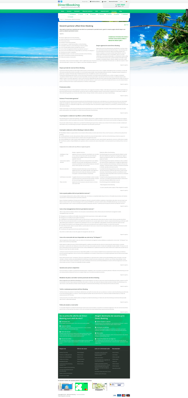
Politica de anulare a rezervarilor (68, 57)
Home (62, 11)
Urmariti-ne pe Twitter (64, 375)
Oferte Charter (115, 363)
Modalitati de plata (63, 361)
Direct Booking (68, 5)
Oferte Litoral (115, 359)
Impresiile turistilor (116, 368)
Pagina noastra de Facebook (65, 373)
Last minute (115, 354)
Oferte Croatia (80, 361)
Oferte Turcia (80, 357)
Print (127, 24)
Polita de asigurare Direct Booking (67, 367)
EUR (121, 1)
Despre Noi (85, 1)
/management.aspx (64, 213)
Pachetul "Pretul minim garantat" (68, 42)
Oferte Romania (80, 359)
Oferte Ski (114, 361)
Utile (96, 11)
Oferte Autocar (115, 366)
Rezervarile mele (113, 1)
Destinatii (77, 11)
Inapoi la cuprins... (124, 65)
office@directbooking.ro (112, 201)
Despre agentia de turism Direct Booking (70, 37)
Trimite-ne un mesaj (63, 359)
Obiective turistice (87, 11)
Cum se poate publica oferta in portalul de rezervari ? (73, 47)
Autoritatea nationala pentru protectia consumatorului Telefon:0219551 (101, 354)
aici (93, 231)
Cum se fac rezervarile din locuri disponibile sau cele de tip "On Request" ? (78, 50)
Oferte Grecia (80, 354)
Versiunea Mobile (81, 394)
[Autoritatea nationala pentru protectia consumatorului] (116, 386)
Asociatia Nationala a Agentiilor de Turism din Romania (102, 360)
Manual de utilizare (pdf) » (115, 40)
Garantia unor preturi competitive (68, 52)
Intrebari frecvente (63, 352)
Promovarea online (65, 41)
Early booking (115, 352)
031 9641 (121, 4)
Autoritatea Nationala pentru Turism (103, 371)
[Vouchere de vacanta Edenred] (99, 390)
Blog (120, 11)
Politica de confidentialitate (65, 357)
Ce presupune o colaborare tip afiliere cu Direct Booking (73, 44)
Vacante (69, 11)
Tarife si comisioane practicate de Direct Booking (72, 55)
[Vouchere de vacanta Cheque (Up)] (65, 390)
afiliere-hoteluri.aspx (82, 196)
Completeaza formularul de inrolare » (118, 36)
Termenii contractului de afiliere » (117, 38)
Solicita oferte (96, 1)
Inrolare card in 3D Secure (100, 373)
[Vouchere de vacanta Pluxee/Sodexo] (81, 390)
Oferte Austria (80, 363)
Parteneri (114, 11)
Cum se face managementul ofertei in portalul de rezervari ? (74, 49)
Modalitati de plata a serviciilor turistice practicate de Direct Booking (76, 53)
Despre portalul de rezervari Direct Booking (71, 39)
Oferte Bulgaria (80, 352)
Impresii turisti (105, 11)
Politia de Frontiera (99, 357)
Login (104, 1)
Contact (63, 14)
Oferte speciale (115, 357)
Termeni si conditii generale (65, 354)
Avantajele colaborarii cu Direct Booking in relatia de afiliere (74, 45)
